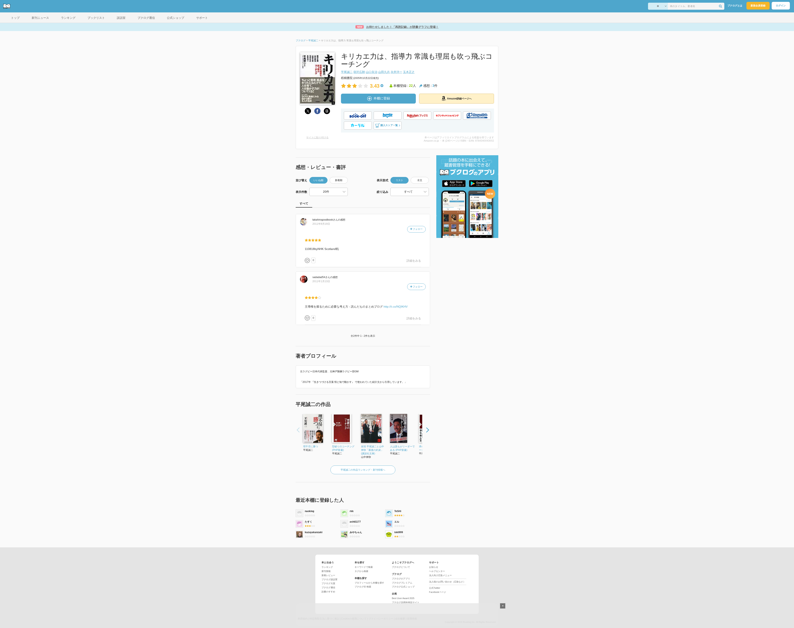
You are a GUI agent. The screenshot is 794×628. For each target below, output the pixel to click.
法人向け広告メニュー (440, 575)
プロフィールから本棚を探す (369, 582)
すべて (304, 203)
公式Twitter (434, 588)
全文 (419, 180)
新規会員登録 (758, 5)
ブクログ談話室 (329, 579)
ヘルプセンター (437, 571)
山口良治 (371, 72)
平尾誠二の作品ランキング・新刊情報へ (363, 469)
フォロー (417, 229)
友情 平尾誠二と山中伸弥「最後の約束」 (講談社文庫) (372, 450)
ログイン (781, 5)
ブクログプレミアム (402, 582)
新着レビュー (328, 575)
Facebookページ (437, 592)
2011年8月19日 (321, 223)
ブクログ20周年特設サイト (405, 602)
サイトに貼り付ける (317, 137)
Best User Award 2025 (403, 598)
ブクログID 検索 (363, 586)
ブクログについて (401, 567)
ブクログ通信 (328, 587)
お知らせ (433, 567)
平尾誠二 (347, 72)
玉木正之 (409, 72)
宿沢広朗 (359, 72)
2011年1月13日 (321, 281)
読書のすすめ (328, 591)
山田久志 (384, 72)
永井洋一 (396, 72)
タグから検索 (361, 571)
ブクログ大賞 (328, 583)
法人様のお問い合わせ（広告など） (447, 581)
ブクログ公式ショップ (403, 586)
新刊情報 (326, 571)
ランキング (327, 567)
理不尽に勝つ (310, 446)
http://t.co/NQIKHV (396, 306)
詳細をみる (414, 260)
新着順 (338, 180)
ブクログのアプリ (401, 578)
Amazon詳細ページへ (459, 98)
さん (325, 219)
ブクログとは (734, 5)
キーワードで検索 (364, 567)
